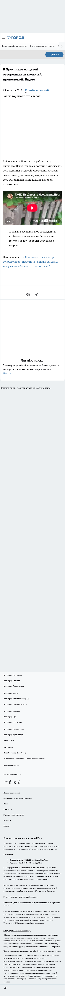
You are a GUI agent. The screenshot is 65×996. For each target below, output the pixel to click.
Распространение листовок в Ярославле (20, 897)
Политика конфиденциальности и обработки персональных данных (32, 951)
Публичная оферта (11, 765)
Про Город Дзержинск (12, 675)
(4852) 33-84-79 (24, 863)
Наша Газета (8, 740)
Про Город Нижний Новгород (16, 698)
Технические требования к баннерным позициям (24, 758)
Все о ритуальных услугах (42, 46)
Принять (54, 54)
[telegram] (38, 294)
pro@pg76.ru (42, 860)
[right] (62, 46)
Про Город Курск (10, 693)
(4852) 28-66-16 (30, 860)
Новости (7, 820)
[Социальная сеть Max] (19, 782)
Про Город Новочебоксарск (15, 704)
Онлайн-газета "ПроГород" (14, 753)
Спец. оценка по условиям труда (17, 930)
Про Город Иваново (11, 681)
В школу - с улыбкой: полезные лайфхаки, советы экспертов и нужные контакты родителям (31, 369)
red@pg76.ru (37, 863)
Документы (8, 747)
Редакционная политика (13, 815)
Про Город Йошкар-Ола (13, 686)
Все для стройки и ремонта (14, 46)
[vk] (28, 294)
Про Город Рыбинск (11, 711)
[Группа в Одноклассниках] (10, 782)
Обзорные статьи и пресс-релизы (17, 798)
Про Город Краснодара (13, 735)
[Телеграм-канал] (15, 782)
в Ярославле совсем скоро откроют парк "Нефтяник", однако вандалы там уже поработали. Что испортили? (30, 261)
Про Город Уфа (9, 717)
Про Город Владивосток (13, 729)
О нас (5, 804)
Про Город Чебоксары (12, 722)
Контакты (7, 809)
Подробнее (55, 946)
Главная (6, 826)
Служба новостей (37, 90)
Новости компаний (11, 793)
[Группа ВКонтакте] (5, 782)
